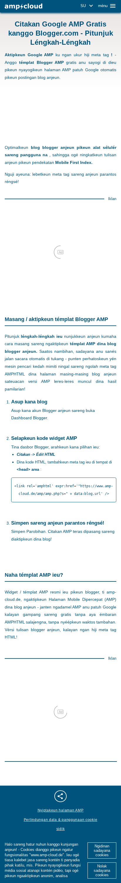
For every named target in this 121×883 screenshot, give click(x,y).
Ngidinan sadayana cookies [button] (102, 850)
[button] (87, 5)
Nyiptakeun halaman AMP (61, 810)
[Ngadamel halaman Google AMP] (23, 7)
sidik (60, 829)
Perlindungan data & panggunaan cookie (61, 820)
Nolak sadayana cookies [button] (102, 870)
